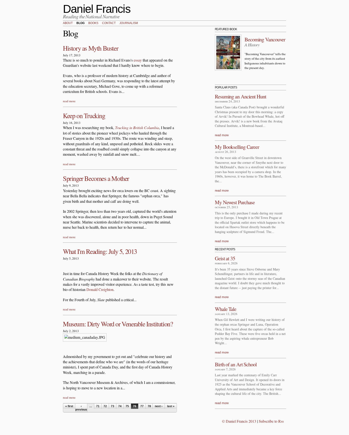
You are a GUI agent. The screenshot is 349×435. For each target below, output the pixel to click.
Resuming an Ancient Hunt (240, 96)
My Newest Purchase (235, 202)
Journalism (128, 23)
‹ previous (81, 408)
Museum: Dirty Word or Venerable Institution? (118, 323)
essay (138, 60)
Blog (80, 23)
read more (69, 101)
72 (105, 406)
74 (120, 406)
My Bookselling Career (237, 146)
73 (112, 406)
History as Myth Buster (90, 48)
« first (69, 406)
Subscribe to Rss (271, 421)
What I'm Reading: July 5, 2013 (100, 251)
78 (149, 406)
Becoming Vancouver (265, 39)
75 (127, 406)
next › (158, 406)
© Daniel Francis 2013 (239, 421)
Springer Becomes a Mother (96, 178)
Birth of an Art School (236, 364)
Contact (109, 23)
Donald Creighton (99, 289)
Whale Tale (225, 308)
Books (93, 23)
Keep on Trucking (84, 115)
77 (142, 406)
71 (97, 406)
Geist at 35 (225, 258)
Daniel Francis (96, 9)
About (68, 23)
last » (170, 406)
